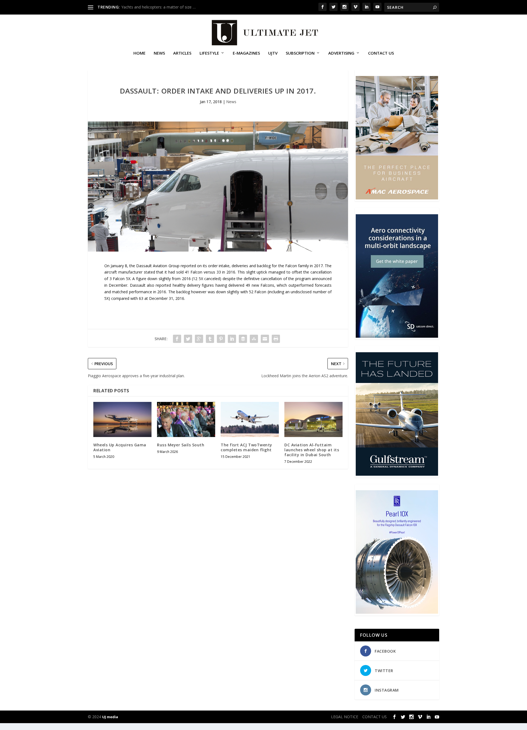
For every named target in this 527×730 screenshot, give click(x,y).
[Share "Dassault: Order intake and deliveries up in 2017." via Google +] (199, 338)
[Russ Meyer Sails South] (186, 419)
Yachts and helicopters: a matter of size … (158, 7)
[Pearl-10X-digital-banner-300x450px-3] (397, 612)
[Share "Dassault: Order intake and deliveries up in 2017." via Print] (275, 338)
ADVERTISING (341, 53)
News (159, 53)
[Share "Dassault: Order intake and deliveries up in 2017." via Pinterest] (220, 338)
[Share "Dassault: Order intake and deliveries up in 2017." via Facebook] (177, 338)
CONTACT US (381, 53)
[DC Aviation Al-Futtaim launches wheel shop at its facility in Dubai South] (313, 419)
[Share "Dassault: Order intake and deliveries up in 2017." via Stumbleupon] (253, 338)
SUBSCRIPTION (300, 53)
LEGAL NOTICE (344, 716)
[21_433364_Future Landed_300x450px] (397, 474)
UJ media (110, 716)
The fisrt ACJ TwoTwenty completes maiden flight (246, 447)
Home (139, 53)
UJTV (272, 53)
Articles (182, 53)
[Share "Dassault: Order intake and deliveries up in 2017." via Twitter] (188, 338)
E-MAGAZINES (246, 53)
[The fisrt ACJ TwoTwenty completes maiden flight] (250, 419)
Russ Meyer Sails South (180, 444)
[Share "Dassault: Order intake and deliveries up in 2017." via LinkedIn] (231, 338)
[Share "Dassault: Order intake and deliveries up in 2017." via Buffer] (242, 338)
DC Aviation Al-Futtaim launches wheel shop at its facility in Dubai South (311, 449)
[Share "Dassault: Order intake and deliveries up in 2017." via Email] (264, 338)
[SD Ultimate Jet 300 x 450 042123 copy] (397, 336)
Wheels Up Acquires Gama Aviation (119, 447)
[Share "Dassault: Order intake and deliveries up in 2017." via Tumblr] (209, 338)
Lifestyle (209, 53)
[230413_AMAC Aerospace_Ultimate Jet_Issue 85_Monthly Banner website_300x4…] (397, 198)
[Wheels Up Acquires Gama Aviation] (122, 419)
